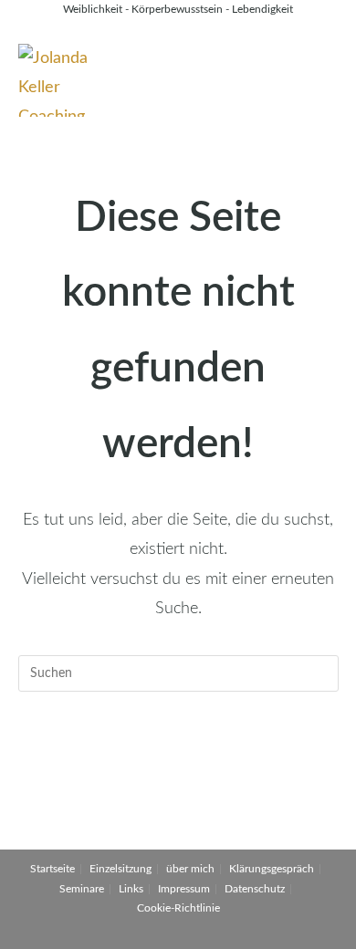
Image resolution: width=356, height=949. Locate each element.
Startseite (52, 868)
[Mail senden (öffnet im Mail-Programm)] (204, 29)
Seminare (81, 888)
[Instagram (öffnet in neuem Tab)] (181, 29)
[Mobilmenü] (333, 62)
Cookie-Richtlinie (178, 907)
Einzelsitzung (120, 868)
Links (131, 888)
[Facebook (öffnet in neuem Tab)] (155, 29)
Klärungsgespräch (271, 868)
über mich (190, 868)
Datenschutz (255, 888)
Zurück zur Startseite (177, 748)
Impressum (184, 888)
